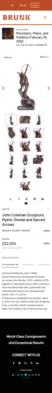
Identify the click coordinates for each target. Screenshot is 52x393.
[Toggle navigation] (45, 17)
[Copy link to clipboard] (10, 199)
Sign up (23, 5)
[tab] (10, 266)
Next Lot (44, 57)
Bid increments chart (10, 257)
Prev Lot (8, 57)
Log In (35, 5)
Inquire (47, 230)
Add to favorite (48, 209)
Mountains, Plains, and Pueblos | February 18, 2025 (32, 37)
